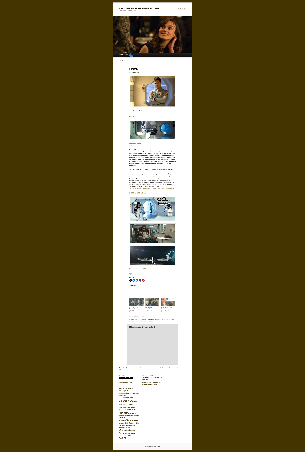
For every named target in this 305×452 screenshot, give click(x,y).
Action (120, 388)
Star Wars (128, 427)
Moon (170, 319)
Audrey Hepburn (122, 393)
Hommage (136, 415)
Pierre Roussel (145, 377)
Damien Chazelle (122, 407)
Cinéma (144, 319)
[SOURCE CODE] (152, 302)
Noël (126, 423)
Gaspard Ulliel (132, 413)
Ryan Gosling (122, 425)
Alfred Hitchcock (128, 388)
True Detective (122, 435)
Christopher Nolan (123, 395)
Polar (137, 422)
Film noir (123, 412)
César (130, 404)
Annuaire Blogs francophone (125, 382)
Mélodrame (121, 423)
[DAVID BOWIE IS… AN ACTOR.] (168, 302)
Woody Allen (123, 438)
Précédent (122, 61)
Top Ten (133, 433)
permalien (150, 321)
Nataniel (144, 381)
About (126, 54)
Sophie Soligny (151, 319)
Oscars (131, 423)
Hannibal (126, 415)
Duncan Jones (165, 319)
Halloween (121, 415)
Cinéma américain (126, 397)
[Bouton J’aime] (130, 273)
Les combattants (122, 420)
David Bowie (130, 407)
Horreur (122, 418)
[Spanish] (131, 53)
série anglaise (125, 430)
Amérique (123, 390)
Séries (133, 430)
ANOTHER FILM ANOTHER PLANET (139, 8)
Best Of (128, 393)
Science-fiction (130, 425)
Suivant (184, 61)
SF (134, 321)
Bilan (132, 393)
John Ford (134, 418)
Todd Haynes (127, 433)
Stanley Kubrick (122, 427)
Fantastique (130, 409)
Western (128, 435)
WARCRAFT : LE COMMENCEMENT (134, 308)
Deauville (122, 410)
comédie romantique (123, 404)
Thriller (122, 433)
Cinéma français (128, 400)
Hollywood (131, 415)
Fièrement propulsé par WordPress (152, 446)
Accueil (121, 54)
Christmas (136, 393)
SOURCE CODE (149, 307)
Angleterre (130, 391)
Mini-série (129, 420)
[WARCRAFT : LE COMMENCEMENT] (136, 302)
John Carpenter (128, 418)
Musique (135, 420)
